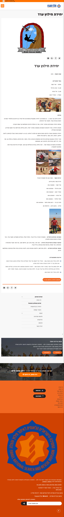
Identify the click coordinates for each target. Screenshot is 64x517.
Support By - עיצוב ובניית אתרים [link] (48, 496)
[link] (39, 503)
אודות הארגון (38, 297)
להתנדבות (46, 352)
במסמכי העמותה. (47, 481)
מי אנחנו (39, 300)
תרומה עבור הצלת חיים (60, 392)
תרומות (40, 323)
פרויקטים (39, 320)
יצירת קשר (39, 326)
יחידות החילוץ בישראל (34, 303)
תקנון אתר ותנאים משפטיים (59, 404)
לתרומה (58, 352)
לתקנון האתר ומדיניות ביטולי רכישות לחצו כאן (49, 485)
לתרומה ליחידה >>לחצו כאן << (52, 280)
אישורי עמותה (37, 310)
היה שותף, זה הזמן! (30, 374)
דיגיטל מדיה (35, 493)
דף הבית (61, 387)
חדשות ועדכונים (38, 316)
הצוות (40, 313)
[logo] (54, 6)
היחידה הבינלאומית (36, 306)
